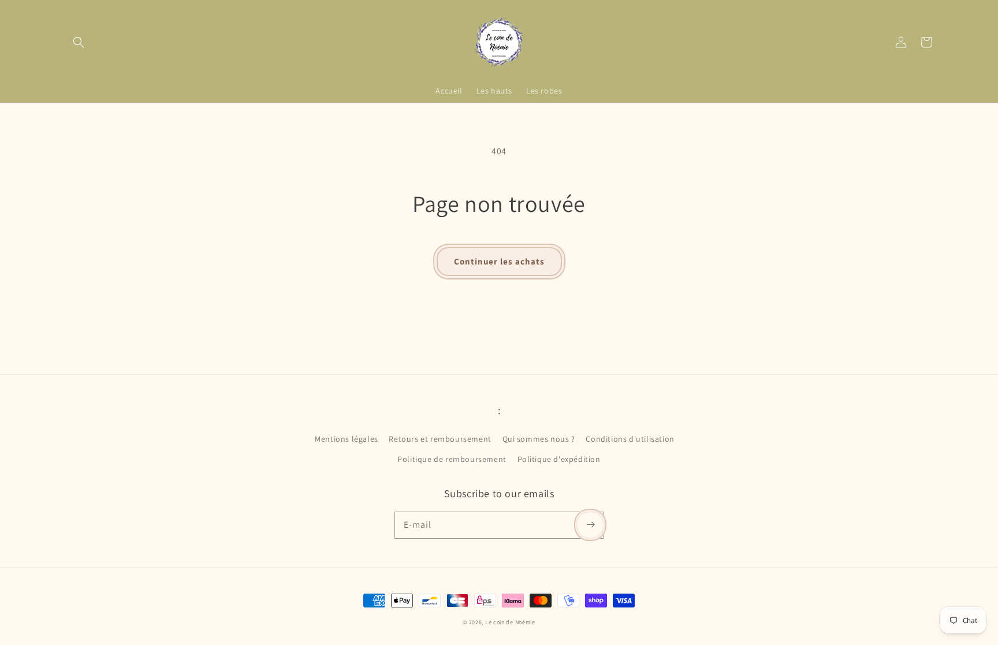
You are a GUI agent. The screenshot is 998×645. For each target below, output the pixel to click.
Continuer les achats (499, 261)
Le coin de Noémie (510, 622)
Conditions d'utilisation (630, 439)
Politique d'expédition (559, 459)
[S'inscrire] (590, 525)
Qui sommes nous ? (538, 439)
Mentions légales (346, 439)
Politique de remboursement (452, 459)
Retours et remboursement (440, 439)
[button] (78, 42)
